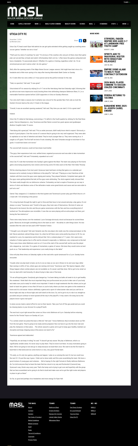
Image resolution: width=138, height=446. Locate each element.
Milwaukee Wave (54, 420)
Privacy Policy (32, 440)
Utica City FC (74, 417)
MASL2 (93, 407)
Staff (30, 427)
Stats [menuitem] (114, 24)
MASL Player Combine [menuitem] (53, 24)
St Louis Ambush (75, 411)
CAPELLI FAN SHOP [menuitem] (25, 24)
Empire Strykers (54, 411)
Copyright (31, 436)
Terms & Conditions (34, 433)
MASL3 (93, 411)
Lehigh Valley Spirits (55, 417)
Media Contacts (33, 423)
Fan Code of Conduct (35, 417)
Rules (30, 430)
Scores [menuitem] (82, 24)
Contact (30, 411)
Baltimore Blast (54, 407)
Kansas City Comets (55, 414)
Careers (30, 414)
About (30, 407)
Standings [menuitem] (103, 24)
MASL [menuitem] (92, 24)
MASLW (93, 414)
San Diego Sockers (76, 407)
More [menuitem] (125, 24)
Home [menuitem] (12, 24)
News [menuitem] (38, 24)
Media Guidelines (33, 420)
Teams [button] (127, 2)
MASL (9, 2)
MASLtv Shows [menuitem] (70, 24)
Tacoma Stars (74, 414)
